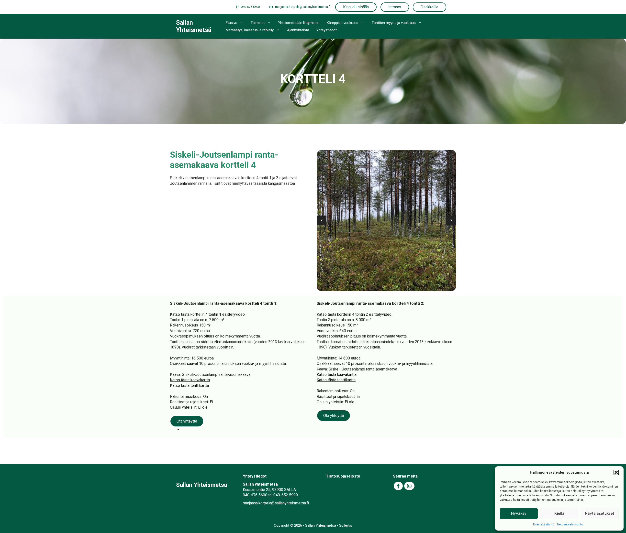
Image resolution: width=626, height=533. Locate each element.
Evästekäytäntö (543, 524)
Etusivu (231, 23)
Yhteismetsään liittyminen (298, 23)
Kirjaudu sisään (356, 7)
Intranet (394, 7)
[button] (616, 472)
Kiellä (559, 513)
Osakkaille (429, 7)
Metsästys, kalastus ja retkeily (250, 30)
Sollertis (345, 525)
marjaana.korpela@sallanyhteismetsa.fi (276, 503)
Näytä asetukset (599, 513)
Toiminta (258, 23)
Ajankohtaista (298, 30)
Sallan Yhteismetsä (193, 26)
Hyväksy (518, 513)
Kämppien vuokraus (342, 23)
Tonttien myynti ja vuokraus (394, 23)
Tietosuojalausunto (570, 524)
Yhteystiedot (326, 30)
